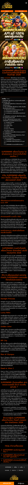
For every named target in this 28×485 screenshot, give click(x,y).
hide (8, 98)
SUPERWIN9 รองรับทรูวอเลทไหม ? (14, 451)
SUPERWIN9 (8, 467)
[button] (26, 3)
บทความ (14, 470)
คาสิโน (21, 467)
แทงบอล (7, 470)
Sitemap (21, 470)
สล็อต (15, 467)
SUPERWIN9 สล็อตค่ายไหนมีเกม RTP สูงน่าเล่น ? (13, 456)
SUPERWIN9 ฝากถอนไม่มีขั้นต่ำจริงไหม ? (14, 461)
